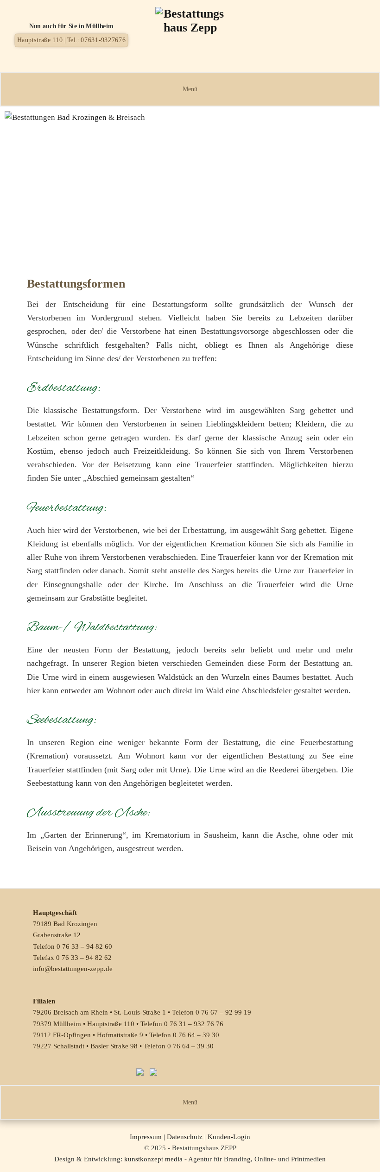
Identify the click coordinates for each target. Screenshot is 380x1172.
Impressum (146, 1137)
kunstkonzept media (153, 1159)
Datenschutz (185, 1137)
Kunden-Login (229, 1137)
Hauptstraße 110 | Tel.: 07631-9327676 (71, 40)
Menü (190, 89)
